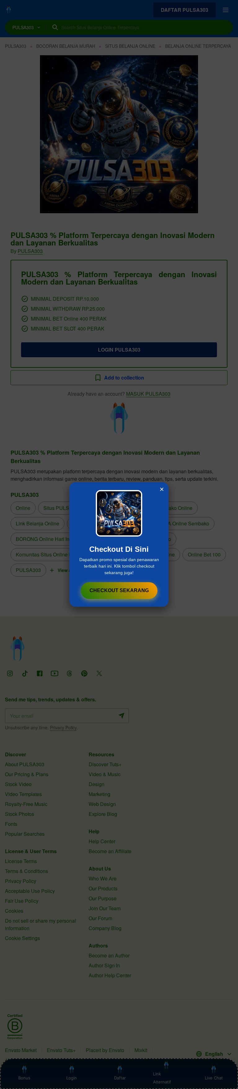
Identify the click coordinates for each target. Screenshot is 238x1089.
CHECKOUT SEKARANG (119, 590)
